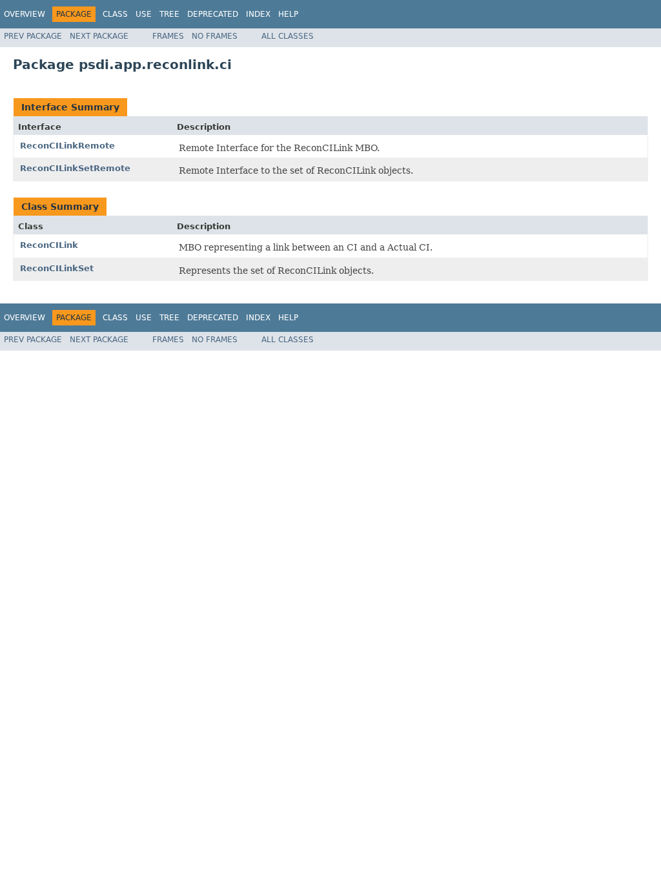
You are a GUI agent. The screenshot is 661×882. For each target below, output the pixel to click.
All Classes (287, 36)
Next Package (99, 36)
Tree (169, 14)
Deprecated (212, 14)
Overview (24, 14)
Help (288, 14)
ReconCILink (49, 245)
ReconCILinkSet (57, 268)
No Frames (215, 36)
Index (258, 14)
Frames (168, 36)
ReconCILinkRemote (67, 145)
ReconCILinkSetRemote (75, 168)
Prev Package (33, 36)
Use (144, 14)
